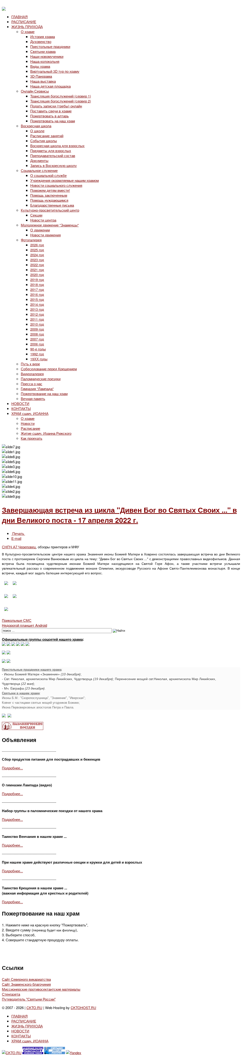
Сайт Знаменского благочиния (26, 984)
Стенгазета (11, 994)
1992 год (37, 353)
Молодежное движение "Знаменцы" (50, 224)
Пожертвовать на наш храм (52, 120)
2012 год (37, 314)
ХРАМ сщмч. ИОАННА (29, 413)
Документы (39, 160)
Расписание (30, 428)
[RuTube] (18, 644)
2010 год (37, 324)
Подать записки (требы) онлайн (56, 105)
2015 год (37, 299)
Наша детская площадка (50, 86)
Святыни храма (43, 51)
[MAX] (4, 644)
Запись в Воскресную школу (53, 165)
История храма (42, 36)
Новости (28, 423)
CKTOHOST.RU (83, 1007)
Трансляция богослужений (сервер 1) (60, 96)
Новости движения (45, 234)
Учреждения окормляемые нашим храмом (64, 180)
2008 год (37, 334)
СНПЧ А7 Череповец (19, 546)
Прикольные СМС (16, 620)
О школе (37, 130)
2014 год (37, 304)
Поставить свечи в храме (51, 110)
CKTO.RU (34, 1007)
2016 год (37, 294)
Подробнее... (12, 767)
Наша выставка (43, 81)
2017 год (37, 289)
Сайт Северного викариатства (26, 979)
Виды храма (40, 66)
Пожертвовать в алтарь (49, 115)
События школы (43, 140)
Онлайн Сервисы (35, 91)
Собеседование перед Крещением (49, 368)
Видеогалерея (32, 373)
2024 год (37, 254)
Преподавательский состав (52, 155)
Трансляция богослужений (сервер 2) (60, 100)
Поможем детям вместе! (50, 190)
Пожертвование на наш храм (44, 393)
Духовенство (40, 41)
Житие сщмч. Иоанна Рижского (46, 433)
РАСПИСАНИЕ (23, 21)
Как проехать (31, 438)
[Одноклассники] (13, 644)
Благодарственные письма (52, 205)
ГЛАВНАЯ (19, 16)
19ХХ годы (39, 358)
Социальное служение (39, 170)
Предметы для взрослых (50, 150)
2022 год (37, 264)
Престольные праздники (50, 46)
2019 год (37, 279)
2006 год (37, 343)
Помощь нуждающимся (49, 200)
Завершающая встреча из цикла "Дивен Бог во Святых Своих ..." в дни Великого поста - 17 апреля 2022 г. (119, 515)
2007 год (37, 339)
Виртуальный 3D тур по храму (54, 71)
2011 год (37, 319)
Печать (18, 533)
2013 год (37, 309)
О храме (28, 31)
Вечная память (33, 398)
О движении (40, 229)
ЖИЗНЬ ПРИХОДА (27, 26)
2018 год (37, 284)
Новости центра (43, 219)
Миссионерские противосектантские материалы (41, 989)
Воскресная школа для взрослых (57, 145)
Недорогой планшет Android (24, 625)
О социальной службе (48, 175)
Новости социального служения (56, 185)
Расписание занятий (46, 135)
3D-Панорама (41, 76)
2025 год (37, 249)
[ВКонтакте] (8, 644)
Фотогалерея (31, 239)
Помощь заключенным (48, 195)
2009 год (37, 329)
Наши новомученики (46, 56)
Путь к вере (30, 363)
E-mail (16, 538)
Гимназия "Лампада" (37, 388)
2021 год (37, 269)
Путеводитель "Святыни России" (29, 999)
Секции (36, 215)
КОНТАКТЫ (21, 408)
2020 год (37, 274)
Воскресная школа (36, 125)
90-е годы (38, 348)
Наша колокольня (44, 61)
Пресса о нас (31, 383)
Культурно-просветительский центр (50, 210)
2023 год (37, 259)
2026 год (37, 244)
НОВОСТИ (20, 403)
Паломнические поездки (40, 378)
